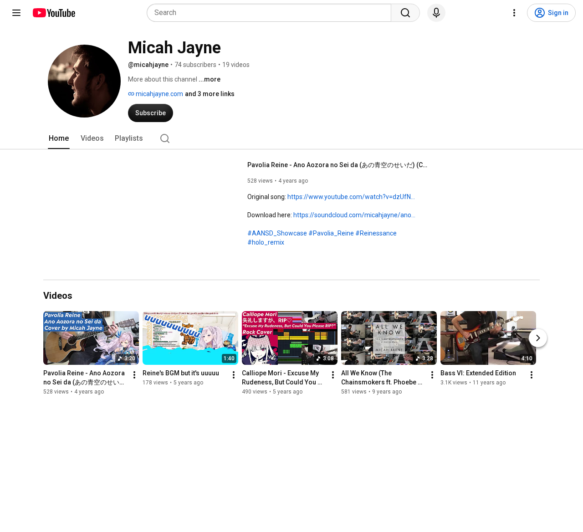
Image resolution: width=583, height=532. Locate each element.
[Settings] (514, 12)
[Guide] (16, 12)
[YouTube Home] (54, 13)
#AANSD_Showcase (277, 233)
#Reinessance (376, 233)
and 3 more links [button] (210, 93)
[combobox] (271, 12)
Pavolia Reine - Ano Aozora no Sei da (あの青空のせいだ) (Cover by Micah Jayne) (338, 165)
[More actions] (134, 375)
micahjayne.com (158, 93)
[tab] (59, 138)
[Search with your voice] (436, 13)
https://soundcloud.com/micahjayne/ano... (354, 215)
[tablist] (291, 138)
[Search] (405, 13)
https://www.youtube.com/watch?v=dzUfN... (351, 196)
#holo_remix (265, 242)
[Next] (538, 338)
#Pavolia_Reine (331, 233)
